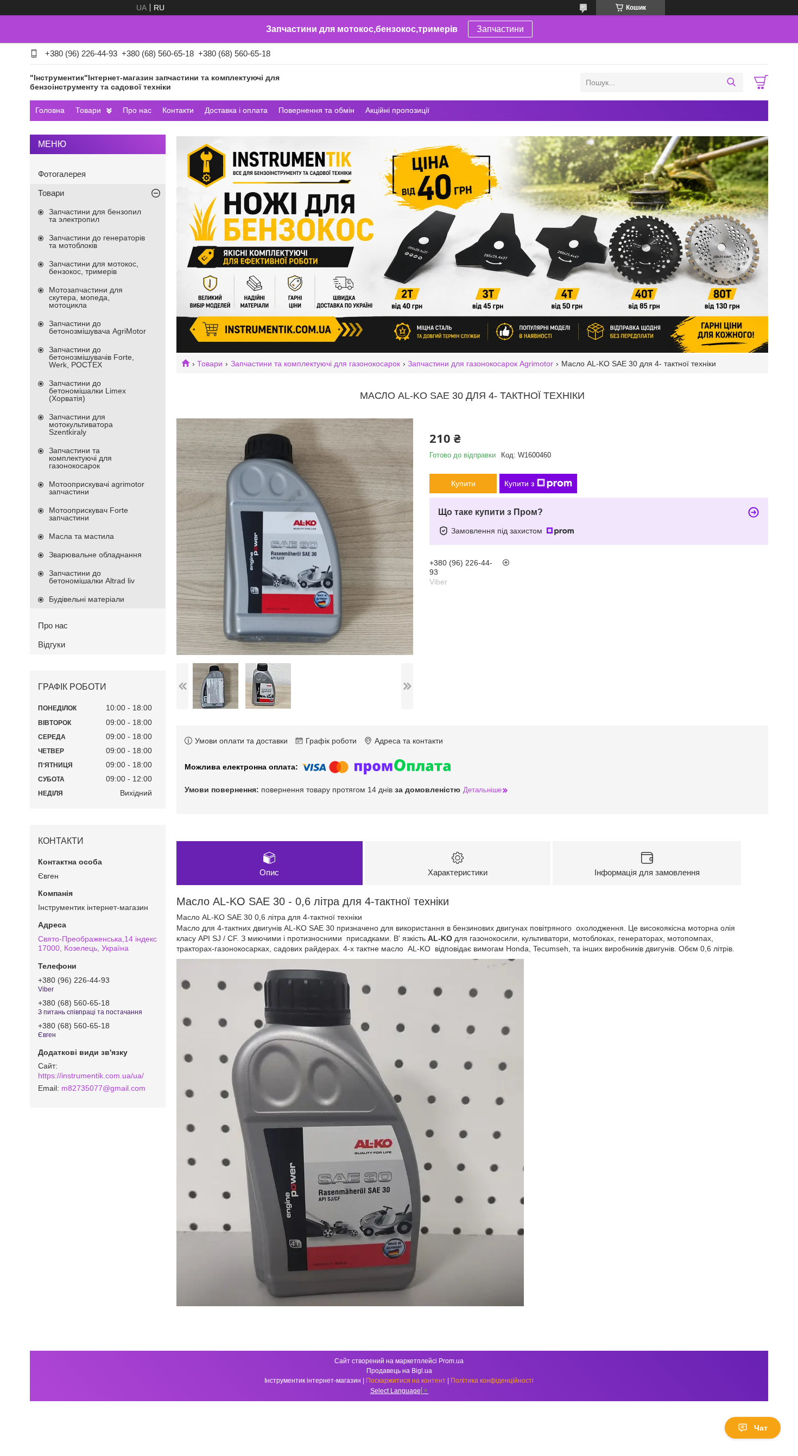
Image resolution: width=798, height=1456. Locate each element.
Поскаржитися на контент (406, 1380)
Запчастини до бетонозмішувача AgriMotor (97, 327)
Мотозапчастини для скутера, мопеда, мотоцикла (86, 297)
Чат (761, 1427)
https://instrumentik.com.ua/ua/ (91, 1075)
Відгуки (51, 644)
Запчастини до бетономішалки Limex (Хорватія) (87, 391)
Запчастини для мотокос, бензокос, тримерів (93, 267)
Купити (463, 483)
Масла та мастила (81, 536)
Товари (88, 110)
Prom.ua (451, 1361)
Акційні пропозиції (397, 110)
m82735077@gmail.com (103, 1088)
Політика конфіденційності (492, 1380)
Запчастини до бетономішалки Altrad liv (92, 577)
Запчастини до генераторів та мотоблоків (97, 241)
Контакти (178, 110)
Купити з (519, 483)
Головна (50, 110)
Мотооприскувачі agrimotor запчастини (96, 488)
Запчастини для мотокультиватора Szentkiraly (81, 424)
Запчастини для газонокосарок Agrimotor (480, 363)
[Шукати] (731, 82)
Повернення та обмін (316, 110)
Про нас (137, 110)
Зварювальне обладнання (95, 554)
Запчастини (500, 29)
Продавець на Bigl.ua (399, 1371)
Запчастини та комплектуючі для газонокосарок (315, 363)
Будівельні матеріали (86, 599)
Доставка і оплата (236, 110)
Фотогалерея (62, 174)
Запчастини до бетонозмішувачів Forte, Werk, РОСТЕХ (91, 357)
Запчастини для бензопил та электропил (95, 215)
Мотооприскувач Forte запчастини (88, 514)
